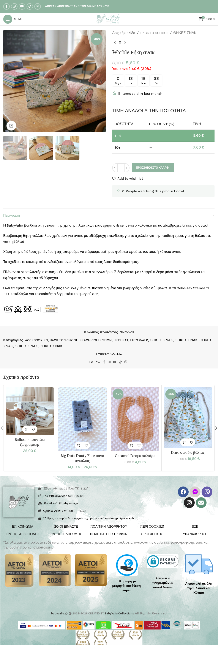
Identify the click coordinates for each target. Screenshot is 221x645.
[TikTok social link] (30, 6)
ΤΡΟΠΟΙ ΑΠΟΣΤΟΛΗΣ (22, 534)
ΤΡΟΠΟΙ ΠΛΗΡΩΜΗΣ (66, 534)
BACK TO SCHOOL (154, 33)
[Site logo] (109, 19)
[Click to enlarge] (11, 124)
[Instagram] (189, 502)
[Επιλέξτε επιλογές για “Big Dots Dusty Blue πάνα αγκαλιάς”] (78, 445)
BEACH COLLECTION (95, 340)
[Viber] (207, 491)
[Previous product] (114, 42)
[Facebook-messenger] (195, 491)
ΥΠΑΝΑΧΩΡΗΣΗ (195, 534)
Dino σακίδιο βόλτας (188, 452)
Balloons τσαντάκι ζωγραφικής (30, 442)
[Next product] (125, 42)
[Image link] (19, 570)
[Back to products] (120, 42)
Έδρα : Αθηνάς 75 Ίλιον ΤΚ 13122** (67, 488)
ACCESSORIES (36, 340)
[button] (7, 81)
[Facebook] (183, 491)
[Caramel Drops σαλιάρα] (135, 419)
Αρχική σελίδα (123, 33)
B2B (195, 526)
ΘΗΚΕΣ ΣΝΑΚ (184, 33)
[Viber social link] (37, 6)
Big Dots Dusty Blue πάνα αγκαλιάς (82, 458)
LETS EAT (121, 340)
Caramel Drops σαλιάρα (135, 455)
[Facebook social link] (6, 6)
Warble (116, 354)
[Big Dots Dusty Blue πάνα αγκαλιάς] (82, 419)
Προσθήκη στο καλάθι (152, 167)
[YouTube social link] (22, 6)
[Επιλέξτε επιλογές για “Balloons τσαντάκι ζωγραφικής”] (26, 429)
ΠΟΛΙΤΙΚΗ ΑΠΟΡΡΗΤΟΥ (108, 526)
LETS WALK (139, 340)
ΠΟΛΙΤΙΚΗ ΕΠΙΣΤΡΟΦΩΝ (109, 534)
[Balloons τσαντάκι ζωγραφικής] (30, 411)
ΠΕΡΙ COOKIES (152, 526)
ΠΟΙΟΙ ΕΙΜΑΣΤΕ (66, 526)
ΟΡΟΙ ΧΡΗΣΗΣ (152, 534)
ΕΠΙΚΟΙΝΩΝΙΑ (22, 526)
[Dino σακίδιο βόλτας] (188, 417)
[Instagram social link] (14, 6)
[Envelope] (201, 502)
